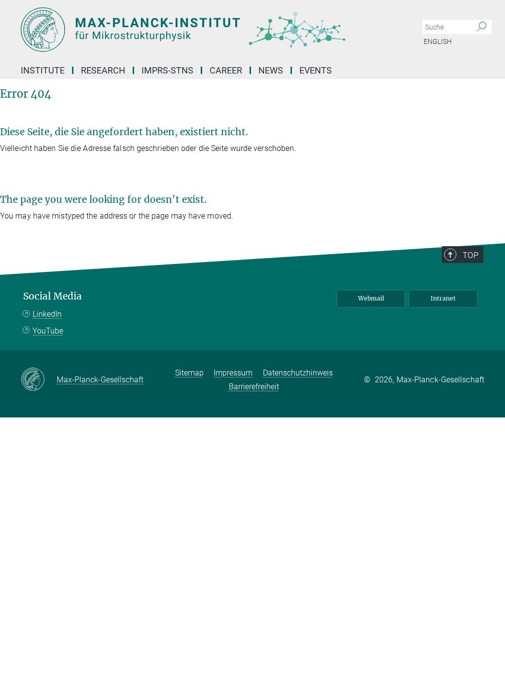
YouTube (48, 331)
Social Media (52, 296)
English (438, 41)
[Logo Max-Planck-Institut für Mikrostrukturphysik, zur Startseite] (206, 29)
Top (470, 255)
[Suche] (481, 27)
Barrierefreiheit (254, 386)
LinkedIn (47, 314)
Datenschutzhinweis (298, 372)
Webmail (371, 298)
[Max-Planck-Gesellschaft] (39, 380)
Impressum (233, 372)
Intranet (443, 298)
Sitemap (189, 372)
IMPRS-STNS (167, 70)
